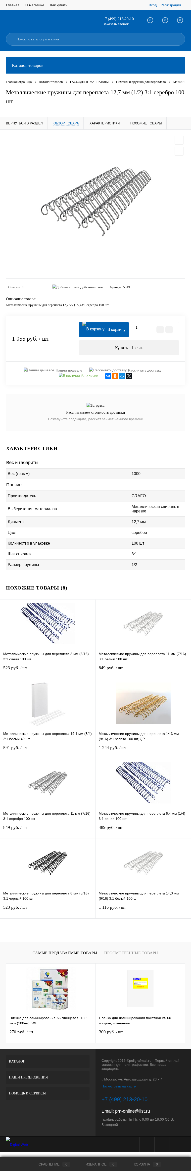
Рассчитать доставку (144, 370)
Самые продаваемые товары (65, 953)
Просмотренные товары (131, 953)
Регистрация (171, 5)
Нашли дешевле (69, 370)
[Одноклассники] (115, 376)
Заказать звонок (116, 24)
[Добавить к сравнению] (179, 151)
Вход (153, 5)
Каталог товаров (28, 65)
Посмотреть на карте (118, 1086)
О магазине (34, 5)
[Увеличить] (95, 204)
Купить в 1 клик (129, 348)
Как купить (58, 5)
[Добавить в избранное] (179, 140)
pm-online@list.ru (132, 1111)
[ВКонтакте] (108, 376)
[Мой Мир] (122, 376)
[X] (129, 376)
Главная (12, 5)
